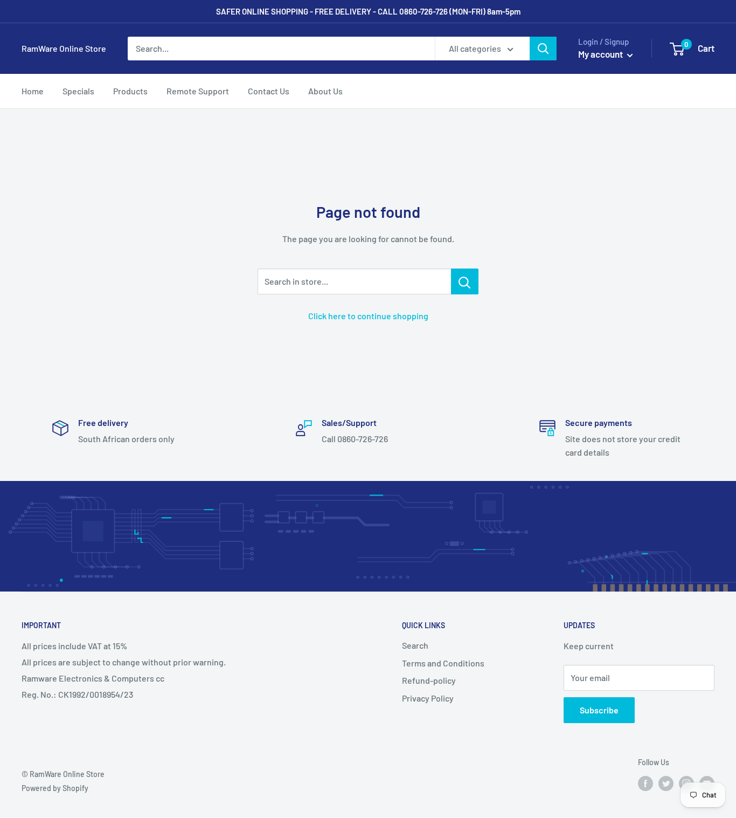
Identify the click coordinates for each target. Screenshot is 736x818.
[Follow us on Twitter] (665, 783)
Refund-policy (429, 680)
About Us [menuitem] (325, 91)
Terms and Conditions (443, 663)
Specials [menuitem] (78, 91)
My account (601, 54)
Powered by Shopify (55, 788)
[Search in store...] (464, 281)
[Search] (543, 48)
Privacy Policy (428, 698)
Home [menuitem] (33, 91)
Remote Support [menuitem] (197, 91)
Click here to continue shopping (368, 316)
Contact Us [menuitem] (268, 91)
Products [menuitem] (130, 91)
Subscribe (599, 710)
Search (415, 645)
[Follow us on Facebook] (645, 783)
